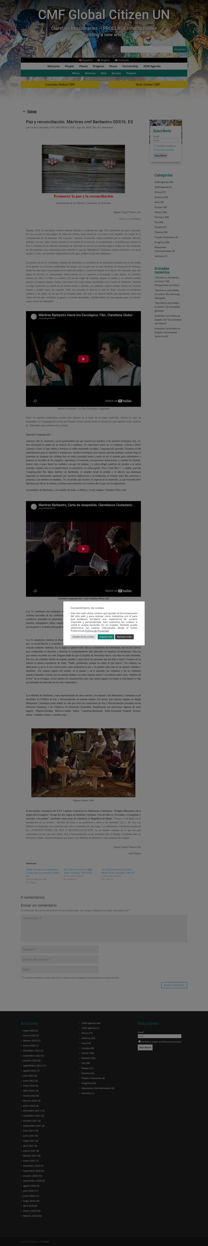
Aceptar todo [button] (106, 636)
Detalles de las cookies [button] (83, 636)
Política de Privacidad (97, 630)
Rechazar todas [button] (124, 636)
